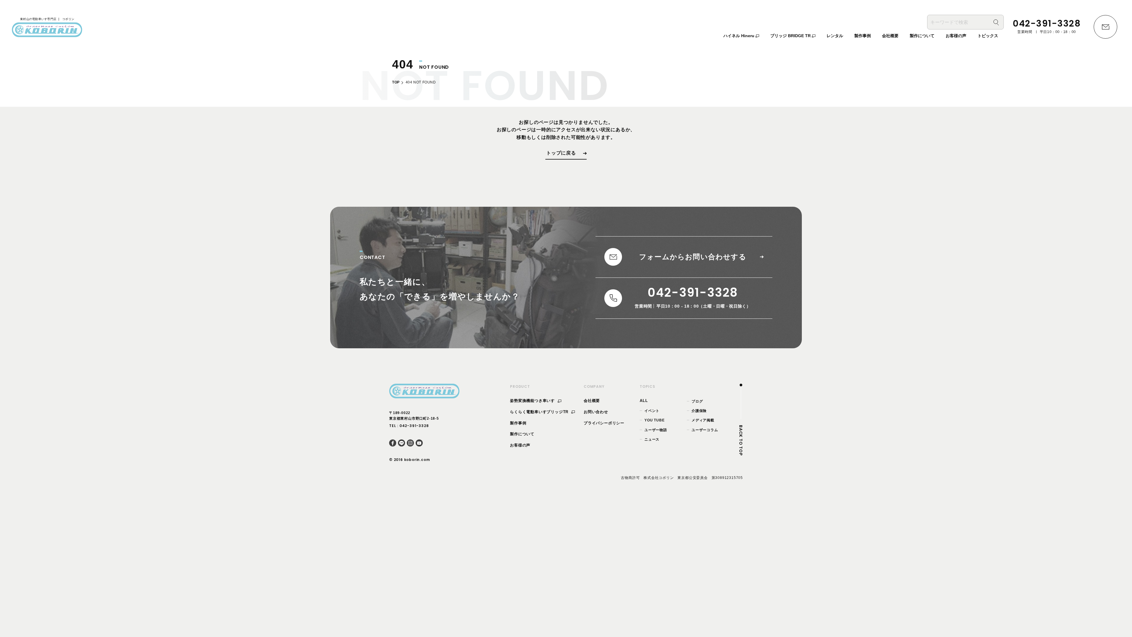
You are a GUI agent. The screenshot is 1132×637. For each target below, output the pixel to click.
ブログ (697, 401)
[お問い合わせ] (1105, 27)
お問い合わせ (596, 412)
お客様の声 (520, 445)
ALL (644, 400)
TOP (396, 82)
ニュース (651, 439)
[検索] (996, 22)
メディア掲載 (703, 420)
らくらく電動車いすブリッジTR (540, 412)
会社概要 (592, 400)
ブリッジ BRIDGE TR (791, 35)
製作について (522, 434)
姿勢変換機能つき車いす (533, 400)
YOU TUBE (654, 420)
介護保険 (699, 411)
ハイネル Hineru (739, 35)
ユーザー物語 (655, 430)
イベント (651, 411)
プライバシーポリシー (604, 423)
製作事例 (518, 423)
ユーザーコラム (705, 430)
